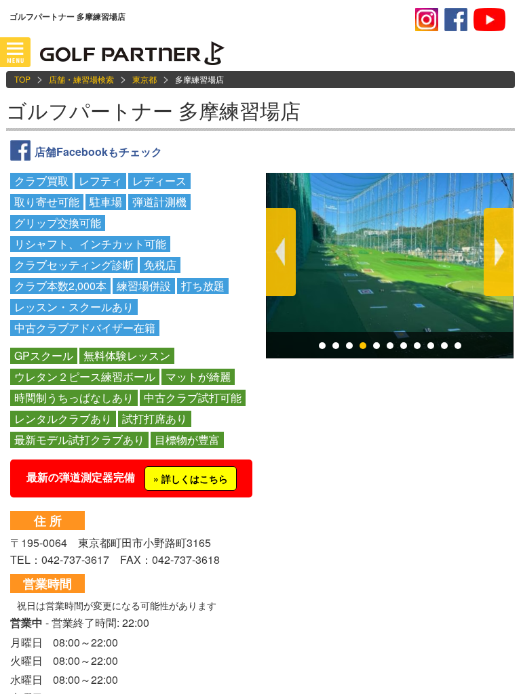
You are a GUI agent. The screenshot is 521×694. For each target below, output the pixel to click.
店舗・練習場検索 (81, 79)
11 (458, 345)
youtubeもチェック (489, 19)
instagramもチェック (426, 19)
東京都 (144, 79)
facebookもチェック (455, 19)
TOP (22, 79)
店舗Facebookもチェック (98, 151)
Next (499, 252)
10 (444, 345)
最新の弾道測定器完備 (127, 477)
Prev (281, 252)
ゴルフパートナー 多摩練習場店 (153, 110)
